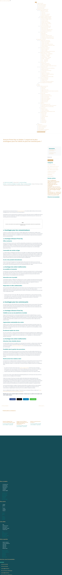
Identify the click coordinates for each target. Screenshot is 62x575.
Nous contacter (4, 534)
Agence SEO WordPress (45, 94)
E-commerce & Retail (22, 182)
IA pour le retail (41, 128)
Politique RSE (4, 496)
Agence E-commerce (6, 542)
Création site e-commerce (45, 40)
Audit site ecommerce (45, 63)
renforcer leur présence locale (17, 345)
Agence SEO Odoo (44, 100)
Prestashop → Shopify (45, 56)
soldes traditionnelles (24, 367)
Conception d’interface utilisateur (47, 81)
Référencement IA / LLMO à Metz (47, 106)
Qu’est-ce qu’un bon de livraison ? (35, 422)
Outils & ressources (43, 32)
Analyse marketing (44, 21)
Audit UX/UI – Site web (45, 14)
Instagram (4, 509)
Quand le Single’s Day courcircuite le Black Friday (9, 422)
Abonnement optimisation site (46, 29)
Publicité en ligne (43, 112)
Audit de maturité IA (45, 15)
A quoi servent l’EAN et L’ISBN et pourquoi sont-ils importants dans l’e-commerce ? (22, 423)
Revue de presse (41, 8)
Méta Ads (43, 117)
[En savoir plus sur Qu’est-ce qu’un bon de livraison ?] (36, 416)
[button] (2, 562)
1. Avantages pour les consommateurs (52, 150)
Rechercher (50, 157)
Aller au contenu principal (5, 0)
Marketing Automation (42, 130)
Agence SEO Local (44, 89)
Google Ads (43, 115)
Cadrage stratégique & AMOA (45, 17)
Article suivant (42, 405)
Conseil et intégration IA (42, 125)
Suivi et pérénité (43, 71)
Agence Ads (4, 547)
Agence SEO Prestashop (45, 98)
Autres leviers (42, 107)
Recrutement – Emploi (6, 528)
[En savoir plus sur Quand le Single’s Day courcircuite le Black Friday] (9, 416)
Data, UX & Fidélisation (44, 77)
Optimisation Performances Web (47, 76)
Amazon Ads (43, 122)
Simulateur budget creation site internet (48, 65)
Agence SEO (43, 87)
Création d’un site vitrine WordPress (47, 68)
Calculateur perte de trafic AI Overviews (48, 105)
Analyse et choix (43, 62)
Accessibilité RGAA (44, 75)
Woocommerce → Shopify (46, 57)
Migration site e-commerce (45, 52)
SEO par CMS (42, 93)
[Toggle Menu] (36, 2)
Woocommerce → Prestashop (46, 53)
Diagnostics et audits (44, 10)
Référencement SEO (44, 86)
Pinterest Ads (43, 121)
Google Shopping (44, 116)
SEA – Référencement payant (53, 169)
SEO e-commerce (44, 92)
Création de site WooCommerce (47, 44)
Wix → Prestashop (44, 59)
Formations (4, 489)
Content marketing (45, 110)
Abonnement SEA (44, 28)
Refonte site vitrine (44, 69)
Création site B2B (44, 46)
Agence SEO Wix (44, 101)
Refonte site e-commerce (45, 47)
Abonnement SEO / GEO (45, 27)
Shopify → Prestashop (45, 58)
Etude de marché (44, 20)
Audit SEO (43, 88)
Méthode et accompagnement (42, 9)
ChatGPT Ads (43, 113)
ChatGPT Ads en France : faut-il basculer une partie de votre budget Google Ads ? (54, 188)
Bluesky (4, 505)
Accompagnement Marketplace (46, 82)
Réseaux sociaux (5, 548)
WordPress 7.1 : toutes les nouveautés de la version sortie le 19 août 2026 (54, 193)
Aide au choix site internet (46, 64)
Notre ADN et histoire (42, 4)
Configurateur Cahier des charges (47, 38)
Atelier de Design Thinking (46, 23)
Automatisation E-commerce (43, 129)
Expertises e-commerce (41, 39)
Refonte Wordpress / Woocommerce (48, 51)
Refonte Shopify (44, 50)
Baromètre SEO (44, 34)
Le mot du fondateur (42, 5)
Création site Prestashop (45, 41)
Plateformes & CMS (51, 172)
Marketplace (50, 174)
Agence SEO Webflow (45, 99)
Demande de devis (41, 131)
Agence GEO (4, 554)
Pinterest (4, 510)
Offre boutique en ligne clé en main (48, 45)
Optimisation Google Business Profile (48, 111)
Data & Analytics (50, 176)
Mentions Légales (5, 490)
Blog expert (43, 33)
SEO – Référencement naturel (53, 166)
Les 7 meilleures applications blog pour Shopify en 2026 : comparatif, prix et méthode (53, 183)
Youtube (4, 508)
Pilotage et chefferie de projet (45, 16)
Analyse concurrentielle (45, 22)
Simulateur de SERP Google (46, 35)
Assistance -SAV (5, 529)
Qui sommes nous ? (5, 484)
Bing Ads (43, 118)
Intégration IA (39, 124)
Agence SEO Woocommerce (46, 95)
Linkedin (4, 504)
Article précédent (4, 405)
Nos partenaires (5, 485)
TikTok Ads (43, 119)
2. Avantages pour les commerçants (52, 153)
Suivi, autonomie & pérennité (45, 26)
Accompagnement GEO (45, 104)
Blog (3, 524)
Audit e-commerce (44, 11)
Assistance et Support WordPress (47, 74)
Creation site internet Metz (46, 70)
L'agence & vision (40, 3)
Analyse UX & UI (44, 80)
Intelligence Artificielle (52, 171)
